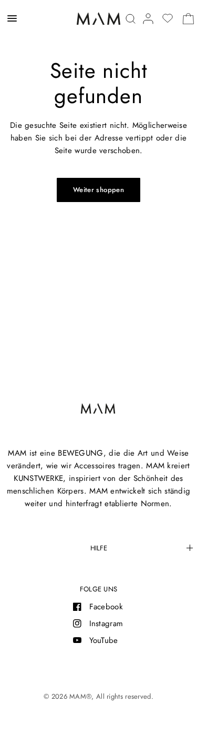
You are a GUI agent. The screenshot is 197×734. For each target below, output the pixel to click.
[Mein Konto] (148, 18)
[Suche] (130, 19)
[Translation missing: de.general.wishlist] (167, 18)
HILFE (98, 548)
